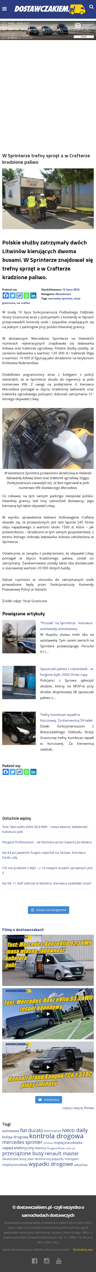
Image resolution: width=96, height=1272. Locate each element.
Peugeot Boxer (56, 1148)
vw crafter (23, 303)
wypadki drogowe (51, 1163)
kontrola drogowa (56, 1135)
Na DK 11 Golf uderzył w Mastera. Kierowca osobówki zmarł (46, 883)
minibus (48, 1143)
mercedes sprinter (60, 298)
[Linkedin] (33, 296)
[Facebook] (6, 296)
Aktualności (63, 294)
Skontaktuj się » (83, 1250)
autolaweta (10, 1131)
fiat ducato (31, 1130)
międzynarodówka (68, 1142)
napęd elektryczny (18, 1147)
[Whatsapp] (26, 296)
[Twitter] (13, 296)
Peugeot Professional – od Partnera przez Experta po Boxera (47, 842)
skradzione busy (14, 1159)
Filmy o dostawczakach (23, 930)
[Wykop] (20, 296)
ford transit (52, 1131)
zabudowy (81, 1165)
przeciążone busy (23, 1153)
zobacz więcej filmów (78, 1108)
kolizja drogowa (15, 1137)
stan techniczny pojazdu (45, 1159)
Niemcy (40, 1148)
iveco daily (75, 1130)
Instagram (48, 1260)
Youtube (60, 1260)
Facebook (35, 1260)
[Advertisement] (48, 90)
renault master (62, 1153)
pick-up (70, 1148)
